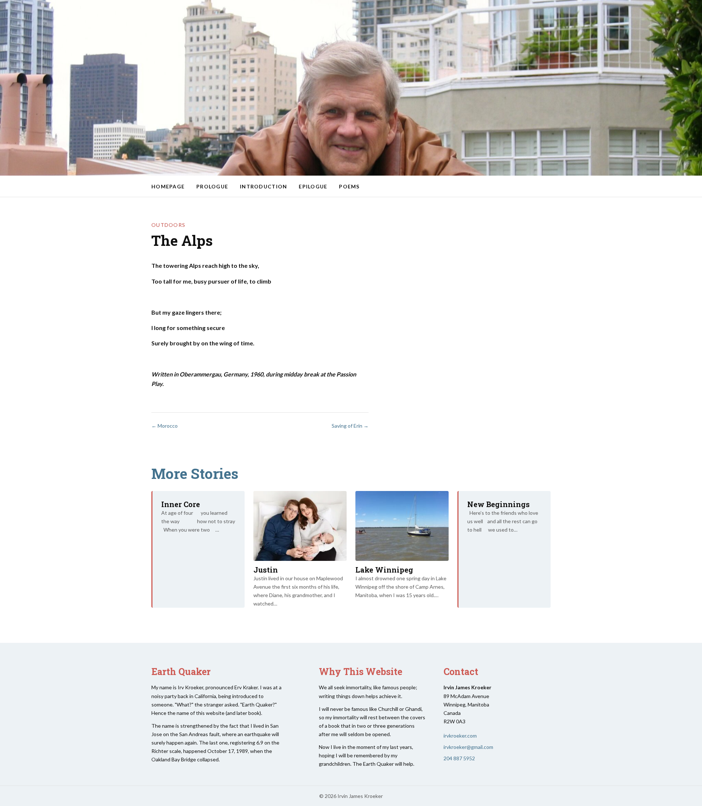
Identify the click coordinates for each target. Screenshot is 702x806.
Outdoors (168, 225)
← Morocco (164, 426)
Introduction (263, 186)
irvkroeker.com (460, 735)
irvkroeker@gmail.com (468, 747)
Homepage (168, 186)
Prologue (212, 186)
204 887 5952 (459, 758)
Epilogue (313, 186)
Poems (349, 186)
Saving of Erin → (350, 426)
